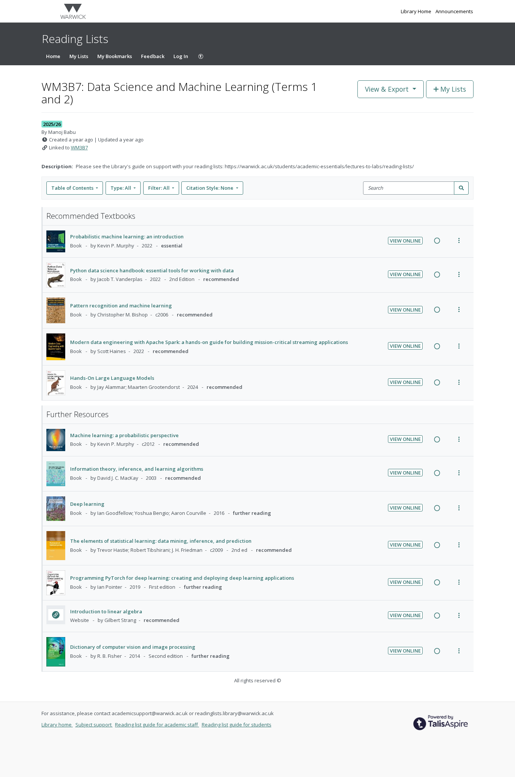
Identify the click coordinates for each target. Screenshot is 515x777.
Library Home (416, 11)
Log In (180, 56)
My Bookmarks (114, 56)
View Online (405, 240)
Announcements (454, 11)
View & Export (387, 89)
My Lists (78, 56)
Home (53, 56)
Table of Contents (72, 187)
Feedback (152, 56)
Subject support (94, 724)
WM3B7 (79, 147)
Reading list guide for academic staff (157, 724)
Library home (57, 724)
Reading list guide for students (236, 724)
